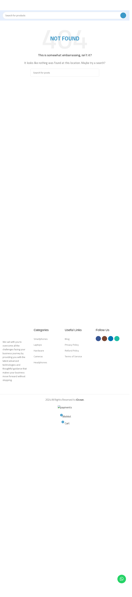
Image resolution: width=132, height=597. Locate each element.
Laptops (38, 345)
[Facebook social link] (98, 338)
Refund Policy (72, 350)
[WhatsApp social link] (116, 338)
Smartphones (41, 339)
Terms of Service (73, 356)
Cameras (38, 356)
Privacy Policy (72, 345)
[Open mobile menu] (4, 5)
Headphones (40, 362)
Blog (67, 339)
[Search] (123, 15)
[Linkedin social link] (110, 338)
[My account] (125, 5)
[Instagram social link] (104, 338)
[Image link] (18, 331)
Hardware (39, 350)
